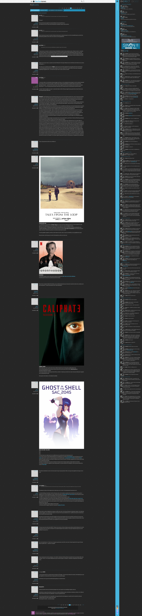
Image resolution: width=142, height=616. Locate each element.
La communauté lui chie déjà (70, 457)
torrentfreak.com (135, 97)
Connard (124, 16)
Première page (58, 604)
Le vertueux (36, 518)
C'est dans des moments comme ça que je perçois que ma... (128, 36)
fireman (36, 22)
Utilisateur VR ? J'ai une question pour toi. (127, 25)
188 (77, 8)
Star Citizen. (122, 18)
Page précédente (59, 604)
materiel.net (135, 351)
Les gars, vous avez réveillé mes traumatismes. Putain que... (128, 19)
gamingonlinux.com (130, 287)
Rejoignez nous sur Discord (117, 610)
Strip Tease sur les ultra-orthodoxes (69, 276)
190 (81, 8)
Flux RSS (117, 608)
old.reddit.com (131, 196)
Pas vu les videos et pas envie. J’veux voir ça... (127, 8)
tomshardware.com (134, 161)
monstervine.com (125, 266)
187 (75, 8)
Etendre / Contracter (117, 606)
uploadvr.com (130, 231)
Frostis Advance (125, 5)
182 (64, 8)
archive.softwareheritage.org (133, 93)
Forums (123, 22)
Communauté (117, 302)
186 (73, 8)
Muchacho (36, 579)
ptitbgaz (36, 70)
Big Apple (36, 103)
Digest (135, 1)
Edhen (37, 52)
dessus (80, 457)
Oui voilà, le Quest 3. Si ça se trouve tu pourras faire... (128, 26)
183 (66, 8)
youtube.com (130, 113)
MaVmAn (36, 594)
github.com (132, 282)
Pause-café (43, 10)
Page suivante (82, 604)
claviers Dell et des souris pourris (69, 494)
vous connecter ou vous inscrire (60, 608)
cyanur (124, 33)
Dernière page (83, 604)
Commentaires (126, 4)
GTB (37, 37)
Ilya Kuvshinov (70, 456)
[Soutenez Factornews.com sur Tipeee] (130, 48)
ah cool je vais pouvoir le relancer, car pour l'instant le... (128, 14)
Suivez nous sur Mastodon (117, 612)
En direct (125, 1)
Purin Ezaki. (44, 464)
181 (62, 8)
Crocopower (36, 291)
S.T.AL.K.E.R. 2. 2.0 (123, 13)
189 (79, 8)
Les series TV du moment (56, 10)
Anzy (123, 11)
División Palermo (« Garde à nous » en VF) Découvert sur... (128, 31)
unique (40, 457)
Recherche (82, 1)
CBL (37, 84)
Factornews (35, 10)
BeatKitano (36, 148)
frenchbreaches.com (130, 349)
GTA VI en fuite (123, 8)
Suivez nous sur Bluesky (117, 614)
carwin (124, 28)
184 (68, 8)
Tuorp (123, 23)
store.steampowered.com (126, 275)
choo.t (37, 163)
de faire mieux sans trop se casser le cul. (76, 498)
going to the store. (61, 505)
